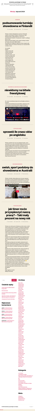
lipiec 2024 (20, 288)
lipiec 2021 (20, 327)
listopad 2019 (20, 352)
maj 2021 (20, 330)
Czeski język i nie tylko (22, 374)
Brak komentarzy (25, 173)
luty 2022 (20, 318)
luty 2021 (20, 334)
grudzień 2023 (21, 293)
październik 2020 (21, 339)
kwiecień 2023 (21, 302)
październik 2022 (21, 309)
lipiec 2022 (20, 312)
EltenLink (1, 409)
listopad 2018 (20, 362)
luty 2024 (20, 290)
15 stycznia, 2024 (18, 96)
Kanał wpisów (20, 397)
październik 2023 (21, 295)
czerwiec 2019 (21, 357)
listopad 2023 (21, 294)
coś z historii (20, 373)
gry (19, 378)
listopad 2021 (20, 322)
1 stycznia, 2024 (17, 221)
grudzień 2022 (21, 307)
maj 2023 (20, 300)
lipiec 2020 (20, 343)
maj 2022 (20, 315)
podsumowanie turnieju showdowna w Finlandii (17, 24)
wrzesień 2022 (21, 311)
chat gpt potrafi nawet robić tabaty (8, 299)
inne (19, 379)
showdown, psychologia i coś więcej (17, 2)
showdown (17, 19)
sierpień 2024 (21, 286)
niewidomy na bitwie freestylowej (17, 91)
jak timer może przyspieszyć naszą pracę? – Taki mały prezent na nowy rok (17, 213)
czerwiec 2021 (21, 329)
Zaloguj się (20, 396)
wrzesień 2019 (21, 354)
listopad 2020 (21, 338)
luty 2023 (20, 304)
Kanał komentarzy (21, 398)
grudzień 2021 (21, 321)
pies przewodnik (21, 380)
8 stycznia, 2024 (17, 173)
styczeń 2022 (20, 320)
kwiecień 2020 (21, 347)
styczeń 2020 (20, 349)
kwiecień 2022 (21, 316)
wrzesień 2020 (21, 340)
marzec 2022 (20, 317)
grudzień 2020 (21, 336)
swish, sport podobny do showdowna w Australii (17, 169)
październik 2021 (21, 324)
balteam (11, 29)
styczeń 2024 (20, 291)
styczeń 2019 (20, 361)
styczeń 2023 (20, 306)
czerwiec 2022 (21, 313)
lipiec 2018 (20, 366)
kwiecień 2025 (21, 285)
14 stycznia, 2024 (18, 138)
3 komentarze (25, 29)
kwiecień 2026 (21, 284)
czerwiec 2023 (21, 299)
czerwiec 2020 (21, 344)
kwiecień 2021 (21, 331)
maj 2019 (20, 358)
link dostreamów (5, 290)
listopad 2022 (20, 308)
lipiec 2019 (20, 356)
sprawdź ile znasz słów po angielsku (17, 133)
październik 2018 (21, 363)
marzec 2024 (20, 289)
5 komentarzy (25, 138)
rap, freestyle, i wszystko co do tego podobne (17, 86)
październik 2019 (21, 353)
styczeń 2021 (20, 335)
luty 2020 (20, 348)
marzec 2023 (20, 303)
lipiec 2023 (20, 298)
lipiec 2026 (20, 282)
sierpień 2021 (20, 326)
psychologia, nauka (18, 128)
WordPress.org (21, 400)
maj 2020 (20, 345)
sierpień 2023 (21, 297)
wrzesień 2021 (21, 325)
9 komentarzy (25, 96)
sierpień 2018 (20, 365)
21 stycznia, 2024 (18, 29)
